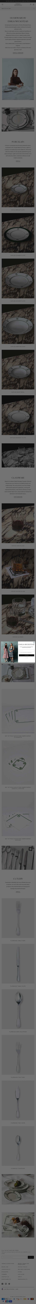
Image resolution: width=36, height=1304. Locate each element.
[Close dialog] (34, 642)
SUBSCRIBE (26, 655)
